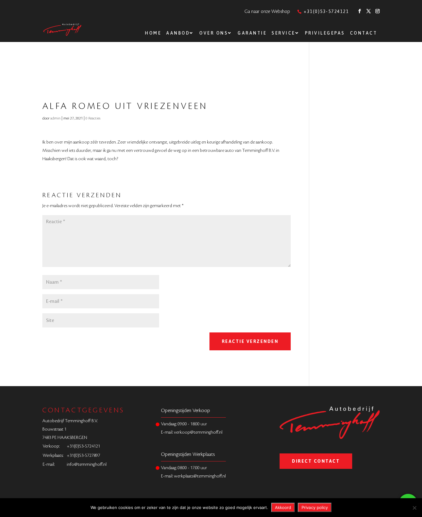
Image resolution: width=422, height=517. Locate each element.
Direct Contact (316, 461)
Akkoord (283, 507)
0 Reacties (93, 118)
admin (55, 118)
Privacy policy (315, 507)
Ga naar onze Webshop (267, 11)
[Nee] (414, 508)
